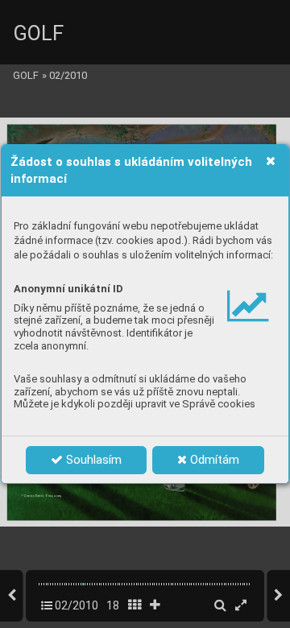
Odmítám (213, 459)
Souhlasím (92, 459)
